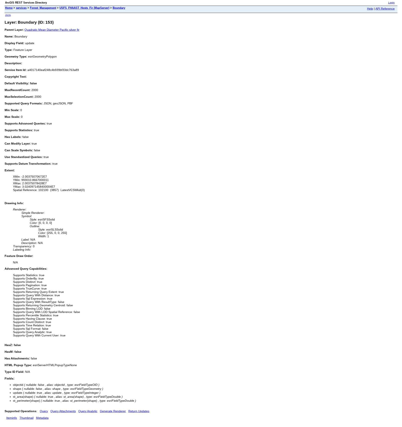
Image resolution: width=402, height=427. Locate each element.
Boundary (119, 7)
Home (9, 7)
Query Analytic (87, 411)
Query (44, 411)
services (21, 7)
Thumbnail (26, 417)
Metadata (42, 417)
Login (391, 2)
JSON (8, 15)
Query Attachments (63, 411)
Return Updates (138, 411)
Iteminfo (11, 417)
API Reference (385, 8)
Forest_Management (43, 7)
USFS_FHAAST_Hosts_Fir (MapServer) (84, 7)
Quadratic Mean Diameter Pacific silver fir (51, 29)
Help (370, 8)
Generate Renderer (113, 411)
